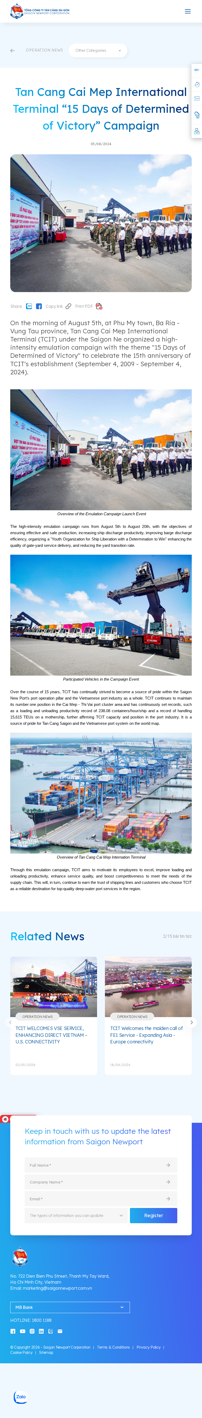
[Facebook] (39, 306)
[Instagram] (32, 1331)
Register (153, 1215)
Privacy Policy (148, 1347)
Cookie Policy (21, 1352)
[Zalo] (29, 306)
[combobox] (98, 50)
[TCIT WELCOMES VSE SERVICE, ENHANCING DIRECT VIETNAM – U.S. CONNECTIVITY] (53, 987)
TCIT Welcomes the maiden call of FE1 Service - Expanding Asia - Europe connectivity (146, 1035)
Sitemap (46, 1352)
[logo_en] (40, 11)
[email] (60, 1331)
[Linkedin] (41, 1331)
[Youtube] (22, 1331)
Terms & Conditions (113, 1347)
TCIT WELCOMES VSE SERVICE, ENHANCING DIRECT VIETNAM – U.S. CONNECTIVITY (51, 1035)
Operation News (37, 1016)
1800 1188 (42, 1320)
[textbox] (98, 50)
